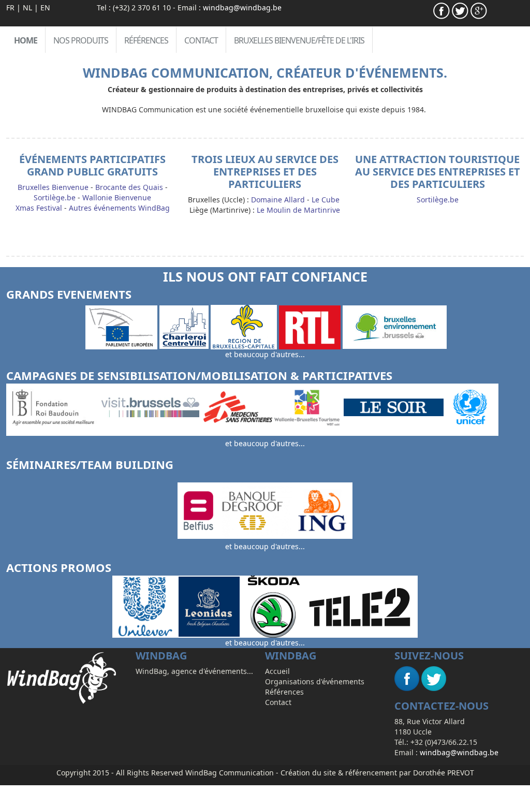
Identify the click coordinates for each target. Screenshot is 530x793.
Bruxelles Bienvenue (53, 187)
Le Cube (326, 199)
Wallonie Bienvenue (116, 197)
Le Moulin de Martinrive (298, 210)
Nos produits (80, 40)
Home (25, 40)
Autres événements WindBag (119, 208)
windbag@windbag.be (242, 7)
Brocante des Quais (129, 187)
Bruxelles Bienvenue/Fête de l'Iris (299, 40)
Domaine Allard (278, 199)
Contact (201, 40)
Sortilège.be (55, 197)
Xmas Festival (39, 208)
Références (146, 40)
